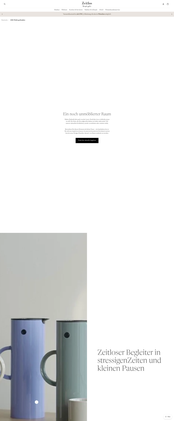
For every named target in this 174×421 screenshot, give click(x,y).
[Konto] (163, 4)
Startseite (4, 20)
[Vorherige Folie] (2, 14)
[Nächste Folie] (172, 14)
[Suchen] (4, 4)
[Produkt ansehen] (36, 402)
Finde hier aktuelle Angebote (87, 140)
